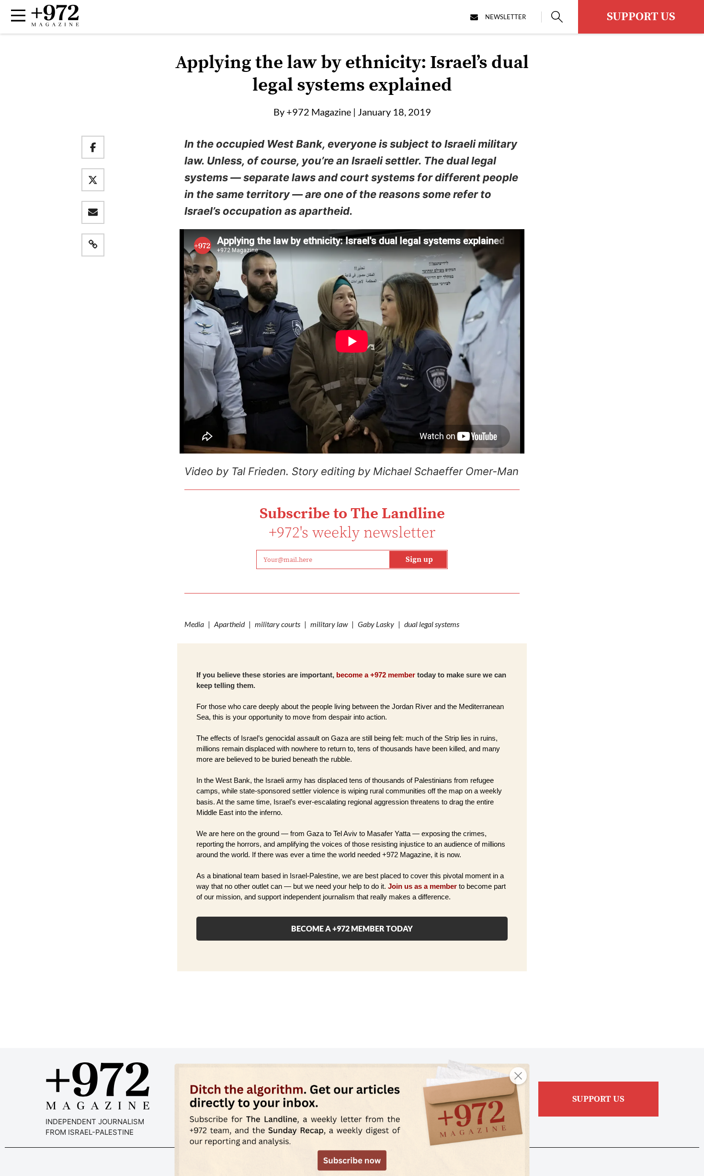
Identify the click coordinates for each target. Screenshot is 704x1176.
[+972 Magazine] (55, 23)
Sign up (419, 559)
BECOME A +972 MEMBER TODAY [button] (352, 928)
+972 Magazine (318, 111)
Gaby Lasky (376, 624)
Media (194, 624)
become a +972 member (375, 675)
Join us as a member (422, 886)
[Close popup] (518, 1075)
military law (329, 624)
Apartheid (229, 624)
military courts (277, 624)
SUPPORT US (641, 17)
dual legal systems (431, 624)
